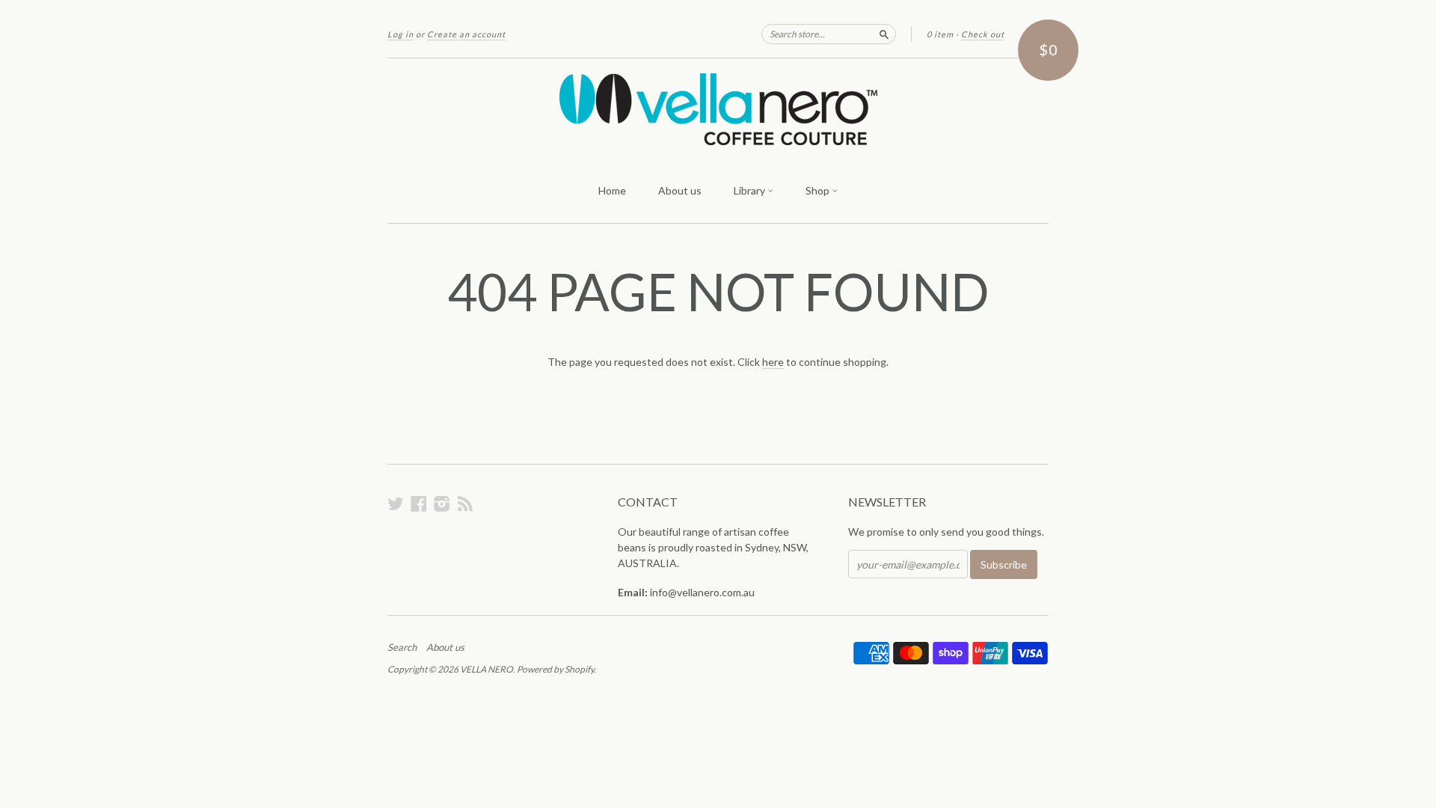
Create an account (466, 34)
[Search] (884, 33)
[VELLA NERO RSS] (465, 503)
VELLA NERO (486, 669)
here (773, 361)
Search (402, 647)
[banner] (718, 109)
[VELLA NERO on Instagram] (442, 503)
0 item (940, 34)
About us (680, 190)
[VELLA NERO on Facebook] (419, 503)
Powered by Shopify (555, 669)
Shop (819, 190)
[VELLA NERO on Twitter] (395, 503)
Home (612, 190)
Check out (982, 34)
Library (750, 190)
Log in (400, 34)
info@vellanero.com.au (702, 592)
